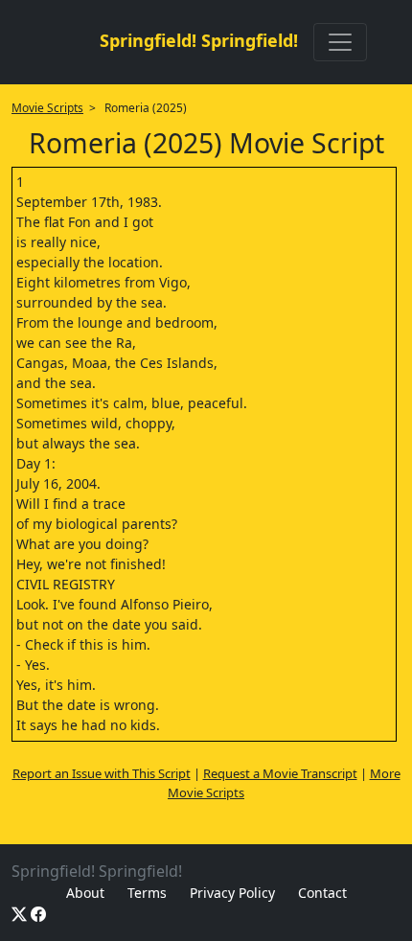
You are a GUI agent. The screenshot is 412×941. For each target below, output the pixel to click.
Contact (322, 893)
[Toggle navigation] (340, 42)
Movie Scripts (47, 108)
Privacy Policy (232, 893)
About (85, 893)
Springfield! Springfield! (199, 40)
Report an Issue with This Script (101, 773)
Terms (147, 893)
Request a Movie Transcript (280, 773)
